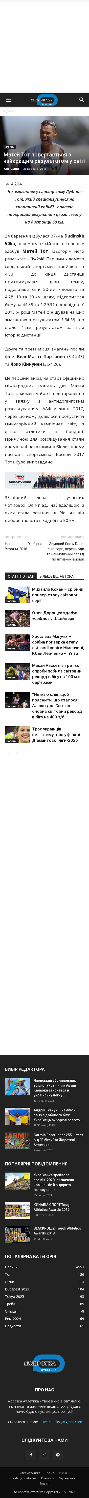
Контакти (47, 1478)
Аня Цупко (12, 168)
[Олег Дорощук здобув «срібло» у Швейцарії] (17, 618)
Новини (10, 147)
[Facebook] (31, 1455)
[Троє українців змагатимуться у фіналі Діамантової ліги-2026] (17, 734)
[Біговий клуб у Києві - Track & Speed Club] (44, 480)
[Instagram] (44, 1455)
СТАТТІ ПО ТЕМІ (21, 576)
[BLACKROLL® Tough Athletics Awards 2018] (17, 1234)
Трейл (49, 1473)
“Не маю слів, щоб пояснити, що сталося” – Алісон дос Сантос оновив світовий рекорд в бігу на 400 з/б (57, 705)
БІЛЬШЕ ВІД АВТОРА (57, 576)
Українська (67, 1478)
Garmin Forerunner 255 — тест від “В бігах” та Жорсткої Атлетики (58, 1140)
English (44, 1483)
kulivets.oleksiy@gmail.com (60, 1421)
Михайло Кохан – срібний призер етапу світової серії (57, 595)
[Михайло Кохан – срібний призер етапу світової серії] (17, 595)
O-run (63, 1473)
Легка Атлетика (29, 1473)
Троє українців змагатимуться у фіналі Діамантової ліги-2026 (56, 735)
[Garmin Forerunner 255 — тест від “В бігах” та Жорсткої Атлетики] (17, 1141)
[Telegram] (58, 1455)
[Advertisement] (44, 46)
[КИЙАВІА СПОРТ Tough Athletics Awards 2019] (17, 1210)
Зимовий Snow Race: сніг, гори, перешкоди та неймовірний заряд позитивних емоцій (65, 551)
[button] (82, 100)
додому (8, 111)
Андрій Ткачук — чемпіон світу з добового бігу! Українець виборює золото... (58, 1115)
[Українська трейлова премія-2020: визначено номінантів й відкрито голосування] (17, 1181)
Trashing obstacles (23, 1478)
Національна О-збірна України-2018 (23, 546)
